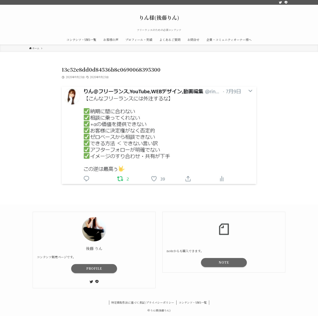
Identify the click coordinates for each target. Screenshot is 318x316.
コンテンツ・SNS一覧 (193, 302)
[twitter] (280, 2)
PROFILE (94, 268)
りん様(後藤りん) (159, 17)
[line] (286, 2)
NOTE (224, 262)
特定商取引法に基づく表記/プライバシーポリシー (142, 302)
